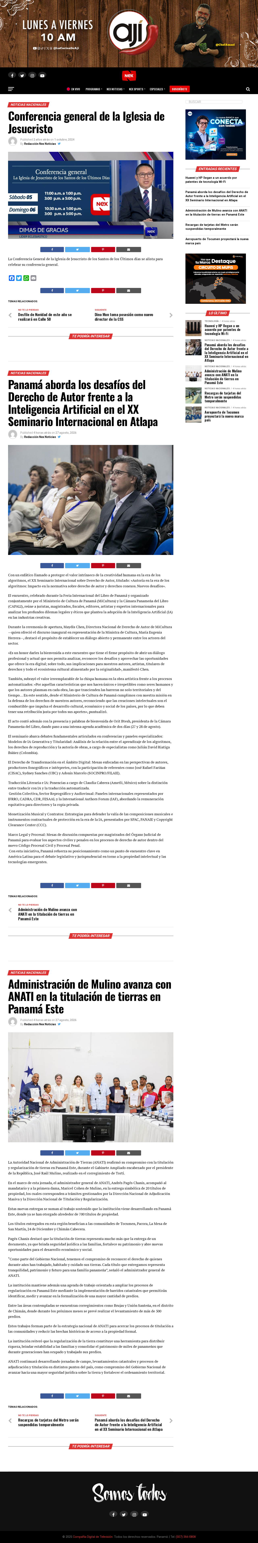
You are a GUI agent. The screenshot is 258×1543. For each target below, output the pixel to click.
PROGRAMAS (93, 89)
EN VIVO (74, 89)
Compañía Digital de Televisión (93, 1537)
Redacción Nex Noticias (40, 143)
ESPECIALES (156, 89)
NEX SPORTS (136, 89)
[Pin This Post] (103, 249)
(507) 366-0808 (186, 1537)
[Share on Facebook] (52, 249)
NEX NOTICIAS (114, 89)
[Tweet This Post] (77, 249)
